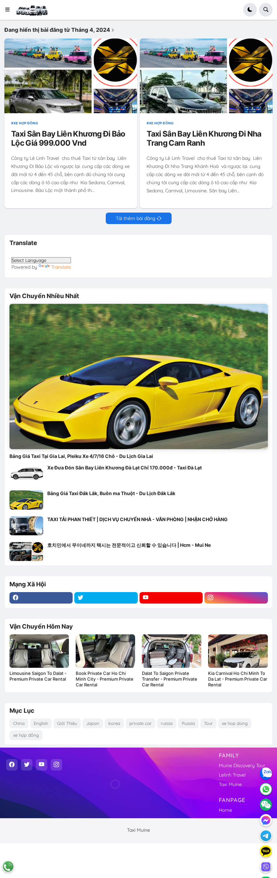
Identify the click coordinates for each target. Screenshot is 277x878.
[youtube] (171, 598)
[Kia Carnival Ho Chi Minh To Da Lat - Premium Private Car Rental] (238, 651)
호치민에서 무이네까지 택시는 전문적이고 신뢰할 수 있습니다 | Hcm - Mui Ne (129, 545)
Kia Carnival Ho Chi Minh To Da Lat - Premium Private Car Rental (237, 678)
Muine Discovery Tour (242, 765)
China (19, 723)
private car (140, 723)
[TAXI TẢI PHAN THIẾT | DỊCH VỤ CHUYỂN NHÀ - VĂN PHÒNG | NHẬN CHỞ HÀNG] (26, 525)
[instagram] (236, 598)
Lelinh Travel (232, 775)
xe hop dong (235, 723)
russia (167, 723)
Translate (61, 267)
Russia (188, 723)
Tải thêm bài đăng (135, 218)
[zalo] (266, 773)
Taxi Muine (230, 784)
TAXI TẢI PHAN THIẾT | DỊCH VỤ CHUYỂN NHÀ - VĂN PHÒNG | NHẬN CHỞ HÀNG (137, 519)
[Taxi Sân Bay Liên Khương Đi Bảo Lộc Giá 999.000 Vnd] (70, 76)
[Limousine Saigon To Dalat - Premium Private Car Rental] (39, 651)
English (41, 723)
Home (225, 810)
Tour (208, 723)
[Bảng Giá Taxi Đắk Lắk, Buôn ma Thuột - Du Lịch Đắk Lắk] (26, 499)
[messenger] (266, 820)
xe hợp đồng (26, 123)
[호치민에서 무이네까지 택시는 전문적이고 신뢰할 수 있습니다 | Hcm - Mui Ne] (26, 551)
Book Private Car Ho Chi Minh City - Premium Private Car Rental (104, 678)
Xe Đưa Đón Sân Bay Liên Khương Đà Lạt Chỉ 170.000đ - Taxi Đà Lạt (124, 467)
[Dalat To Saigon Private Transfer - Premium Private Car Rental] (171, 651)
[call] (8, 866)
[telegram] (266, 836)
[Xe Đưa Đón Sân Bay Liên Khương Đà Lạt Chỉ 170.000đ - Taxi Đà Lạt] (26, 474)
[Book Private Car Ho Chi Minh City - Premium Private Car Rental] (105, 651)
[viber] (266, 867)
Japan (92, 723)
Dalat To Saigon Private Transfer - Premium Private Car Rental (169, 678)
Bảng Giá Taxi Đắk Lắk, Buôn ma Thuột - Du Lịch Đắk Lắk (111, 493)
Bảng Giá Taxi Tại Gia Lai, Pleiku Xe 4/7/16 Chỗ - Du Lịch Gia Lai (81, 456)
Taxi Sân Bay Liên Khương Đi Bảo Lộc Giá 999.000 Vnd (68, 138)
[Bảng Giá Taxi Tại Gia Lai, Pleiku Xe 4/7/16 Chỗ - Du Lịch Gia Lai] (138, 376)
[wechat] (266, 805)
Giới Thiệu (67, 723)
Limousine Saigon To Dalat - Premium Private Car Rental (38, 676)
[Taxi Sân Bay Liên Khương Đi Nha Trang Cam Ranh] (206, 76)
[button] (9, 10)
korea (114, 723)
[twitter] (106, 598)
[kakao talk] (266, 851)
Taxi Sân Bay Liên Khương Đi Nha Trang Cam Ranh (204, 138)
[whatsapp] (266, 789)
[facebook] (41, 598)
